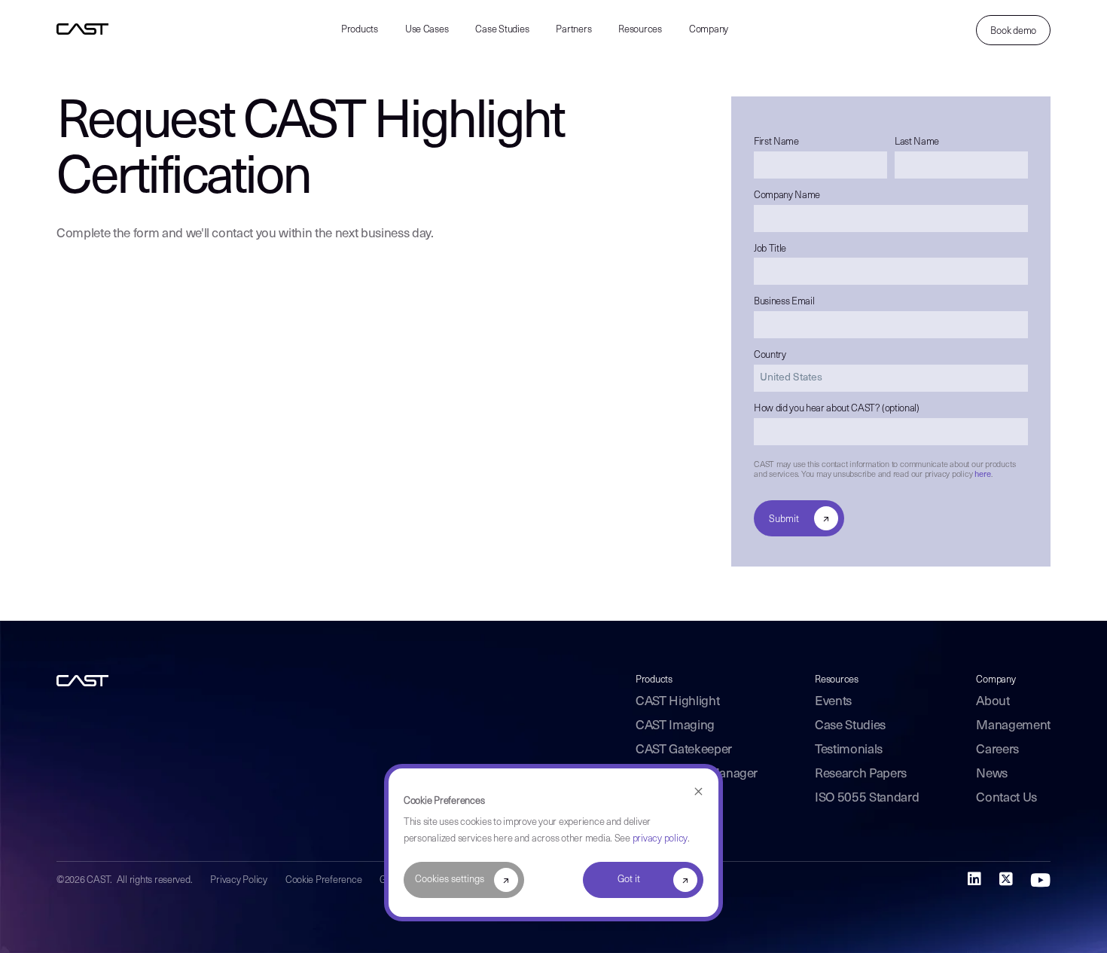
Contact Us (1006, 798)
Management (1013, 725)
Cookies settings (449, 879)
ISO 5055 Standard (867, 798)
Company (708, 30)
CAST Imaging (675, 725)
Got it (629, 879)
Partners (573, 30)
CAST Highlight (677, 701)
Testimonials (849, 750)
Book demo (1013, 31)
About (992, 701)
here (982, 475)
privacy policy (660, 839)
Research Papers (861, 774)
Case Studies (502, 30)
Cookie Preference (323, 880)
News (992, 774)
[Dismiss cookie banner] (698, 792)
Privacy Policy (238, 880)
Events (833, 701)
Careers (997, 750)
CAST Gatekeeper (684, 750)
